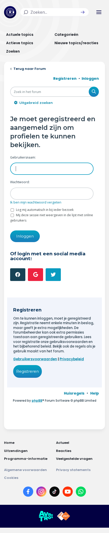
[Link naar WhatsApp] (81, 493)
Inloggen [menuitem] (90, 78)
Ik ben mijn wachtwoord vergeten (35, 202)
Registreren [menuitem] (65, 78)
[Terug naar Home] (10, 12)
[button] (83, 12)
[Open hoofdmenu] (99, 12)
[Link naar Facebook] (28, 493)
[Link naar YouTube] (68, 493)
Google (35, 274)
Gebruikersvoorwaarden (35, 359)
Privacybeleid (72, 359)
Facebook (17, 274)
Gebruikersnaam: (23, 157)
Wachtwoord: (20, 182)
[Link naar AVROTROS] (46, 516)
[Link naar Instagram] (41, 493)
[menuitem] (74, 393)
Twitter (53, 274)
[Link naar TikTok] (54, 493)
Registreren (27, 371)
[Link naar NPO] (63, 516)
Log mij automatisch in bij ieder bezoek (44, 210)
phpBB (37, 400)
